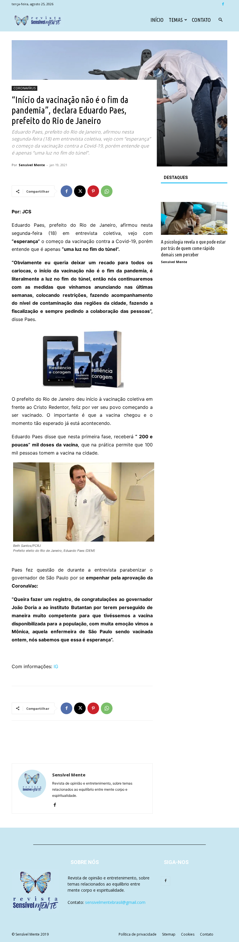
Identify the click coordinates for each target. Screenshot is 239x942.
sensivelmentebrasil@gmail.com (115, 902)
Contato (201, 20)
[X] (80, 191)
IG (56, 666)
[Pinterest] (93, 191)
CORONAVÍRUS (24, 88)
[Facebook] (223, 4)
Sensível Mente (32, 165)
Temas (176, 20)
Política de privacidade (138, 934)
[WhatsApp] (107, 191)
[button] (220, 20)
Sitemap (168, 934)
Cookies (187, 934)
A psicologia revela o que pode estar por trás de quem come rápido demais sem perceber (193, 248)
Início (157, 20)
